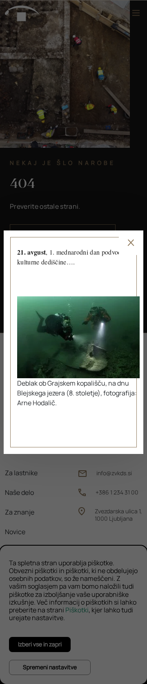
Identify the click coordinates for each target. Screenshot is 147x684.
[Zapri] (131, 242)
